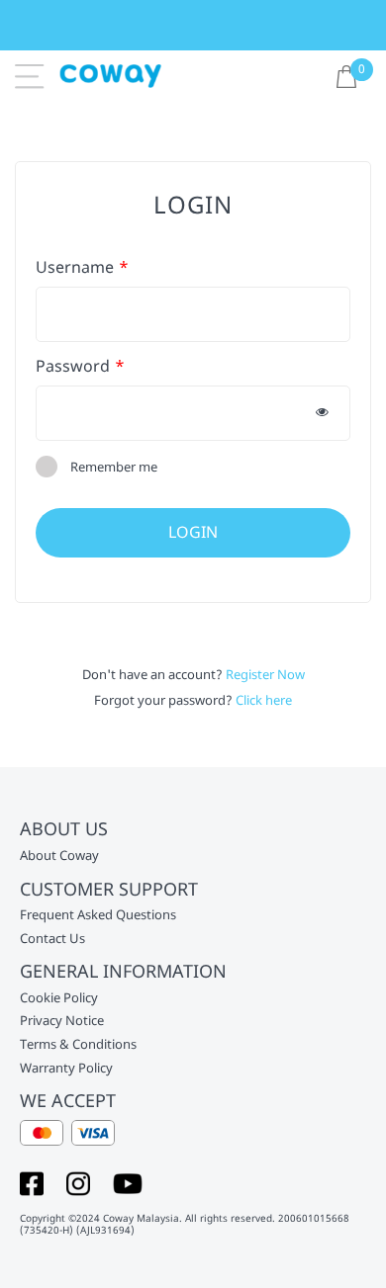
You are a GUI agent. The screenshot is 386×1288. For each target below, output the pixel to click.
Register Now (265, 674)
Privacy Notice (62, 1021)
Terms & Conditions (78, 1045)
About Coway (59, 856)
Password (73, 366)
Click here (264, 700)
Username (75, 267)
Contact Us (52, 939)
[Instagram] (78, 1182)
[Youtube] (128, 1182)
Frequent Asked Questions (98, 915)
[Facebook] (32, 1182)
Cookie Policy (59, 998)
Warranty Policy (66, 1068)
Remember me (113, 466)
